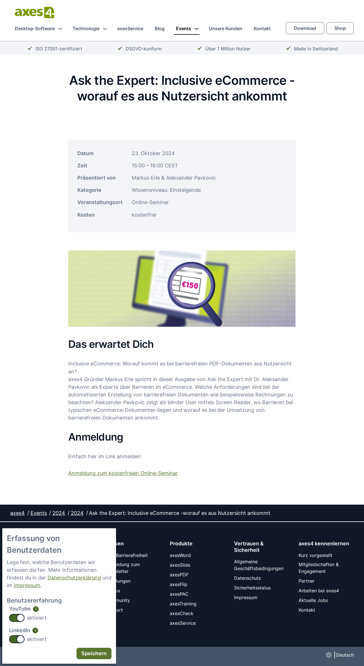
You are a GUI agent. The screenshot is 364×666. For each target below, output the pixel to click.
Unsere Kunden (225, 28)
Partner (307, 581)
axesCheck (181, 613)
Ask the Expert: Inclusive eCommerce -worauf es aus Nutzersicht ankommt (179, 513)
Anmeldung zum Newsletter (122, 568)
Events (183, 28)
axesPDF (179, 574)
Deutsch (345, 655)
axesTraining (183, 604)
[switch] (16, 618)
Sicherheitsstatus (252, 588)
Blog (160, 28)
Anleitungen (118, 581)
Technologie (86, 28)
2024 (58, 513)
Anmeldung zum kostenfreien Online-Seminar (123, 473)
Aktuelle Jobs (313, 600)
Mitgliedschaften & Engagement (319, 568)
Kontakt (262, 28)
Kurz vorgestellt (315, 555)
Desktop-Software (35, 28)
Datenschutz (247, 578)
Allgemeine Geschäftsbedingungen (259, 565)
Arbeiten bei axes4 (319, 590)
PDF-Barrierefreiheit (126, 555)
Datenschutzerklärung (74, 577)
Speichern (94, 653)
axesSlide (180, 565)
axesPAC (179, 594)
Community (117, 600)
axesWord (180, 555)
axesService (130, 28)
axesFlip (178, 584)
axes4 (17, 513)
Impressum (27, 585)
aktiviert (37, 617)
